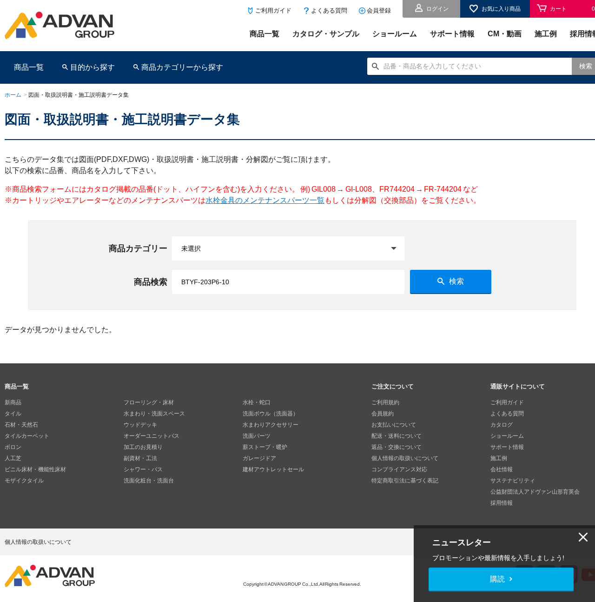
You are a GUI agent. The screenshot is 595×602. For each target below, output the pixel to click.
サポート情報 (452, 34)
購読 (497, 579)
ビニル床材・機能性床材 (35, 469)
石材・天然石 (21, 424)
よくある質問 (329, 10)
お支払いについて (393, 424)
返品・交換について (396, 447)
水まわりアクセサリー (270, 424)
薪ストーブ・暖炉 (265, 447)
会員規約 (382, 413)
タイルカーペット (27, 436)
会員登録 (379, 10)
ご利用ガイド (273, 10)
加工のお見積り (143, 447)
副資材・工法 (140, 458)
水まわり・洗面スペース (154, 413)
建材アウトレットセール (273, 469)
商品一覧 (264, 34)
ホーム (13, 95)
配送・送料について (396, 436)
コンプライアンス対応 (399, 469)
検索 (456, 281)
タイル (13, 413)
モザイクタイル (24, 480)
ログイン (437, 9)
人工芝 (13, 458)
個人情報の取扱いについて (404, 458)
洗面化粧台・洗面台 (149, 480)
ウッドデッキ (140, 424)
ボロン (13, 447)
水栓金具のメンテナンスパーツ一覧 (264, 200)
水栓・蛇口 (257, 402)
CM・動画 (505, 34)
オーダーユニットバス (151, 436)
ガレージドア (259, 458)
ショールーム (394, 34)
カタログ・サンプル (325, 34)
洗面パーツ (257, 436)
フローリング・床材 (149, 402)
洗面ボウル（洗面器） (270, 413)
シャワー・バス (143, 469)
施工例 (546, 34)
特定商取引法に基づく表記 (404, 480)
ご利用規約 (385, 402)
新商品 (13, 402)
